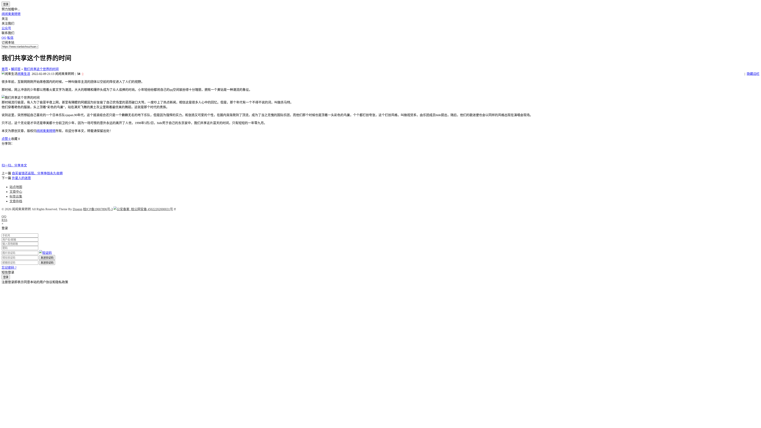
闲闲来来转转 (11, 14)
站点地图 (16, 187)
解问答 (16, 69)
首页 (5, 69)
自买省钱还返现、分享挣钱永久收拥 (37, 173)
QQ (4, 216)
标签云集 (16, 196)
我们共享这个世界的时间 (41, 69)
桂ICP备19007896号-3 (98, 209)
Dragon (77, 209)
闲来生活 (23, 73)
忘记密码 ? (9, 267)
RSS (4, 220)
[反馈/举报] (22, 138)
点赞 (6, 138)
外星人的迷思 (21, 178)
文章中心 (16, 191)
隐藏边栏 (753, 73)
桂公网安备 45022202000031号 (151, 209)
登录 (5, 4)
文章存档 (16, 201)
